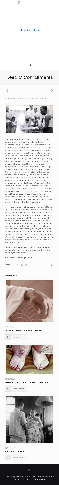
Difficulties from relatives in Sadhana (24, 330)
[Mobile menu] (55, 5)
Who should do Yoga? (15, 451)
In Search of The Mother (34, 479)
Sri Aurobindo (26, 98)
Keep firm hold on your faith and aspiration (26, 382)
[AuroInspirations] (29, 30)
